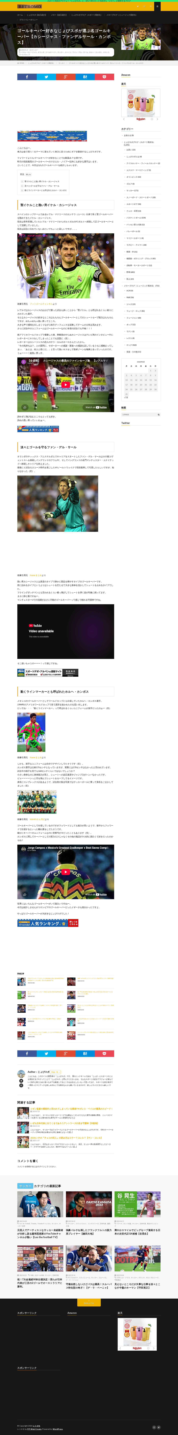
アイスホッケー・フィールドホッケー (142, 163)
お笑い (129, 150)
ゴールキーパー (50, 52)
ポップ (129, 324)
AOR (129, 290)
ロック (129, 345)
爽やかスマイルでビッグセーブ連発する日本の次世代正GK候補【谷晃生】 (137, 1232)
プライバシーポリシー (28, 20)
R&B (128, 297)
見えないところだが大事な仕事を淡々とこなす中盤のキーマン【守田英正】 (137, 1286)
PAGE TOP (171, 1389)
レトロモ (36, 1426)
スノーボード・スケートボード (139, 197)
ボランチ (142, 1277)
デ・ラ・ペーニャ (72, 1280)
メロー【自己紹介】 (59, 15)
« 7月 (126, 397)
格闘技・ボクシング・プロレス (139, 258)
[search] (159, 415)
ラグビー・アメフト (135, 245)
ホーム (20, 15)
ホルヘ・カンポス (95, 52)
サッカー (35, 50)
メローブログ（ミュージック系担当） (121, 15)
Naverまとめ (36, 575)
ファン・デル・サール (80, 52)
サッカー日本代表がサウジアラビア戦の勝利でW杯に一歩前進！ (45, 1018)
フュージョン (132, 318)
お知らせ (127, 135)
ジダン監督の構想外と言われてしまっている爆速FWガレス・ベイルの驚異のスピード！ (71, 1108)
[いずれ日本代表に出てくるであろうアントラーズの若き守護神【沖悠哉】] (23, 1127)
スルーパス (102, 1277)
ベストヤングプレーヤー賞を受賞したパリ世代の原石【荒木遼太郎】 (96, 1032)
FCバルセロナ (73, 1277)
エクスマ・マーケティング (137, 170)
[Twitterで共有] (46, 77)
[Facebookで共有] (27, 77)
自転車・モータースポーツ (137, 265)
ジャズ (129, 304)
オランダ (41, 52)
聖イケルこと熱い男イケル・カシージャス (40, 181)
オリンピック (132, 177)
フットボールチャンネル (41, 304)
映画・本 (130, 252)
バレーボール (132, 231)
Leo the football (25, 1223)
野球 (128, 272)
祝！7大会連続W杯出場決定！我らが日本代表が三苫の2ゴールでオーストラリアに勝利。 (39, 1283)
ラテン (129, 331)
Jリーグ (119, 1223)
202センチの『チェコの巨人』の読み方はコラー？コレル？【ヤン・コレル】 (66, 1137)
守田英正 (118, 1280)
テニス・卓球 (132, 211)
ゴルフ (129, 184)
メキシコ (106, 52)
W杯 (31, 1275)
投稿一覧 (54, 1072)
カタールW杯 (39, 1275)
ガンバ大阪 (127, 1223)
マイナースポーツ (134, 238)
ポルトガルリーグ (152, 1277)
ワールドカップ (24, 54)
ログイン (41, 1166)
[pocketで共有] (104, 77)
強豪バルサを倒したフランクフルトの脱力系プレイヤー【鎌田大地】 (96, 978)
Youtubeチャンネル (44, 1223)
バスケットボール (134, 218)
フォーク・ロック (134, 311)
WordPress (58, 1429)
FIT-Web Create (34, 1429)
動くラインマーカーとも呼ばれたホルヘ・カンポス (44, 190)
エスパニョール (84, 1277)
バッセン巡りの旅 (134, 224)
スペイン (68, 52)
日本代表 (103, 1223)
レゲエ (129, 338)
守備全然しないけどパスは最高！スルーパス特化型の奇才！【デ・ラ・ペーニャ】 (89, 1286)
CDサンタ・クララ (123, 1277)
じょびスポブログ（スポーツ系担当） (86, 15)
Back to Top (89, 1303)
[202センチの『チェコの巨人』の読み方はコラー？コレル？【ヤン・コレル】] (23, 1142)
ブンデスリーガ (93, 1223)
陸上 (128, 279)
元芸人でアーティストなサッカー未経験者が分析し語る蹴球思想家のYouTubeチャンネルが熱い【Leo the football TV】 (40, 1234)
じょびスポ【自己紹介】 (37, 15)
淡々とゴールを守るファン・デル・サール (40, 186)
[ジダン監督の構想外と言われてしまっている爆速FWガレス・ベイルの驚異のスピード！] (23, 1113)
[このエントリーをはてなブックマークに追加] (85, 77)
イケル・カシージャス (29, 52)
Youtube (33, 1223)
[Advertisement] (65, 106)
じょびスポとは (133, 156)
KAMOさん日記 (37, 819)
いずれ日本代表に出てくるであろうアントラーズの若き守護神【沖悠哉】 (64, 1123)
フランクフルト (81, 1223)
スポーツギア (132, 204)
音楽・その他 (132, 352)
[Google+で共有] (65, 77)
